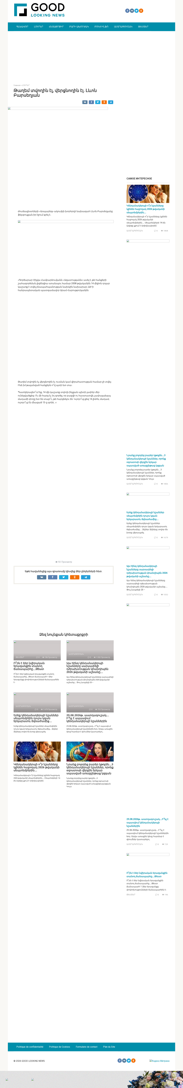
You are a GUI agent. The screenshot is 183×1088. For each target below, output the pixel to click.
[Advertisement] (91, 55)
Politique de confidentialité (29, 1046)
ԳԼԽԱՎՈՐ (22, 26)
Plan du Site (109, 1046)
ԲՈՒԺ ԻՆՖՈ (101, 26)
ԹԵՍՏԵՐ (143, 26)
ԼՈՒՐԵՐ (38, 26)
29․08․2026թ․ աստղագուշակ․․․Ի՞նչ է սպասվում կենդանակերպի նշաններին (87, 718)
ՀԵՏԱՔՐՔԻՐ (56, 26)
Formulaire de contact (86, 1046)
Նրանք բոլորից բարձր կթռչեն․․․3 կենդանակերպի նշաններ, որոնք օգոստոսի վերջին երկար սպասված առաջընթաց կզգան (90, 769)
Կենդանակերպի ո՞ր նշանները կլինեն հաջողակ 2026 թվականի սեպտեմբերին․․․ (36, 767)
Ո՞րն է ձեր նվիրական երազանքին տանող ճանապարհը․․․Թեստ (29, 666)
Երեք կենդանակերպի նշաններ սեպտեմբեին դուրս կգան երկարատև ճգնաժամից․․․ (36, 718)
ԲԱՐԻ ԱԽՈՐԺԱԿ (79, 26)
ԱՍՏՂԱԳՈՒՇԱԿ (123, 26)
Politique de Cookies (59, 1046)
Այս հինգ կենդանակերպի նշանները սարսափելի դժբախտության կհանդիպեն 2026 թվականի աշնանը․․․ (87, 667)
